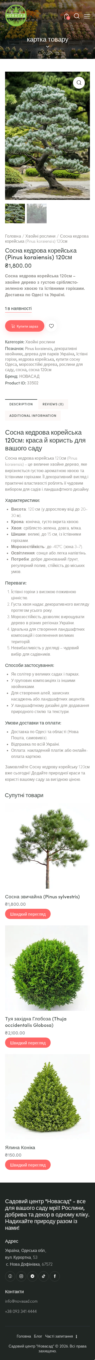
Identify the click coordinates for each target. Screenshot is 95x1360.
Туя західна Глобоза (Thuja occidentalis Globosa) (36, 1021)
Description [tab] (21, 403)
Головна (13, 236)
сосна (21, 369)
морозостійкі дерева (38, 364)
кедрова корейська (36, 359)
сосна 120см (40, 369)
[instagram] (21, 1276)
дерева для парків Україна (49, 353)
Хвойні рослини (40, 236)
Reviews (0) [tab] (53, 403)
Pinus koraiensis (38, 348)
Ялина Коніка (20, 1147)
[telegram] (32, 1276)
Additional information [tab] (32, 415)
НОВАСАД (29, 376)
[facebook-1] (55, 1276)
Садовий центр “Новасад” (31, 1346)
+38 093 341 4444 (21, 1311)
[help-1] (10, 1276)
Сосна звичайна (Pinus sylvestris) (42, 896)
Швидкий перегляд (28, 914)
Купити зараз (27, 326)
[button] (87, 16)
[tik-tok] (44, 1276)
